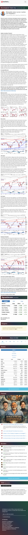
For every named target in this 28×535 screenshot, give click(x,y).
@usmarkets (7, 482)
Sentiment (14, 357)
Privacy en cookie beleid (7, 522)
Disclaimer (4, 530)
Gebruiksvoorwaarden (6, 523)
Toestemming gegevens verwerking (9, 528)
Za (21, 341)
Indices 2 (14, 351)
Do (14, 341)
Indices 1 (14, 349)
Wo (10, 341)
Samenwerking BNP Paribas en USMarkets (10, 527)
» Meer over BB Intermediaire (8, 514)
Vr (17, 341)
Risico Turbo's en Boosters (7, 525)
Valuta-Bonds (14, 355)
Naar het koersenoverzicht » (14, 389)
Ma (2, 341)
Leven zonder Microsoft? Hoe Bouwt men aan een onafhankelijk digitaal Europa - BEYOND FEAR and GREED (14, 431)
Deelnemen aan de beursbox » (14, 478)
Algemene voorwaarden (7, 526)
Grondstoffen (14, 353)
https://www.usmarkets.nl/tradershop (8, 90)
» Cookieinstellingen (6, 516)
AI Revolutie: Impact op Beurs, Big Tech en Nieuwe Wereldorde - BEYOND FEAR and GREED (13, 425)
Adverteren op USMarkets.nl (7, 521)
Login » (15, 329)
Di (6, 341)
